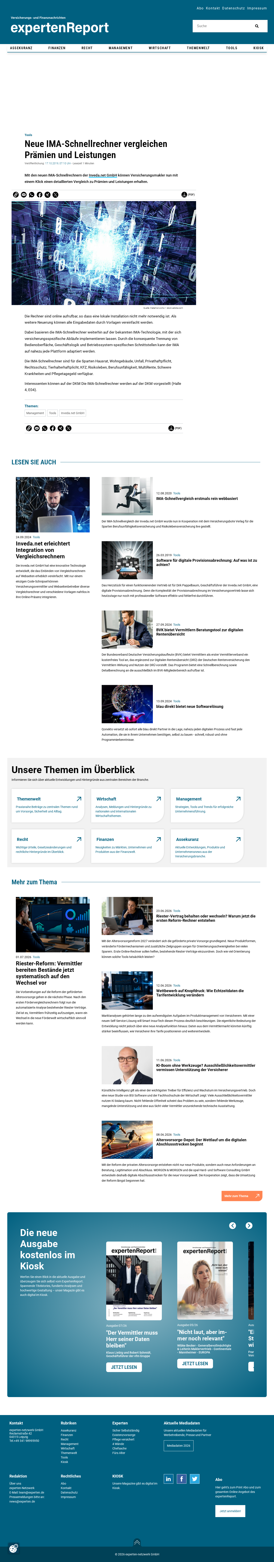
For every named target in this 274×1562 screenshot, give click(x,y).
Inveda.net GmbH (103, 175)
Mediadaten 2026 (178, 1445)
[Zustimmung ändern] (14, 1548)
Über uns (15, 1483)
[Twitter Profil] (195, 1479)
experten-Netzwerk (21, 1488)
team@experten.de (31, 1492)
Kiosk (116, 1488)
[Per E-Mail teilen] (16, 194)
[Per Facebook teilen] (39, 194)
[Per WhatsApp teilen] (31, 194)
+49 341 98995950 (26, 1440)
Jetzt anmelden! (230, 1511)
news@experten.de (22, 1501)
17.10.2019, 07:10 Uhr (58, 163)
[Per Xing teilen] (47, 194)
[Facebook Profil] (181, 1479)
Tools (28, 135)
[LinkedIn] (168, 1479)
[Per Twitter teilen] (55, 194)
